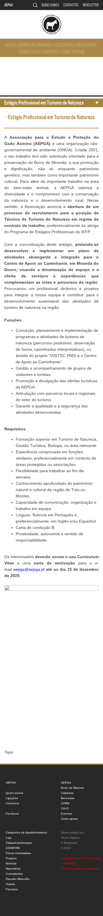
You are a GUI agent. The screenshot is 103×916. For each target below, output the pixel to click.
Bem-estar (86, 45)
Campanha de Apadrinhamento (26, 832)
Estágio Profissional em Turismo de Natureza (44, 103)
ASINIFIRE (13, 848)
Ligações (12, 798)
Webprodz (70, 842)
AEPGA (8, 5)
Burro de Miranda (35, 45)
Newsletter (91, 5)
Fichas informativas (18, 853)
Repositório (13, 868)
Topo (8, 752)
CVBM (23, 52)
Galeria (10, 884)
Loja (8, 837)
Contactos (71, 5)
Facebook (12, 813)
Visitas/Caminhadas (19, 842)
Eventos (50, 52)
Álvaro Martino (70, 837)
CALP (35, 52)
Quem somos (50, 5)
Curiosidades (14, 873)
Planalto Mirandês (17, 878)
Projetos (11, 858)
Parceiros (12, 889)
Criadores (64, 45)
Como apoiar (73, 52)
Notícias (11, 863)
